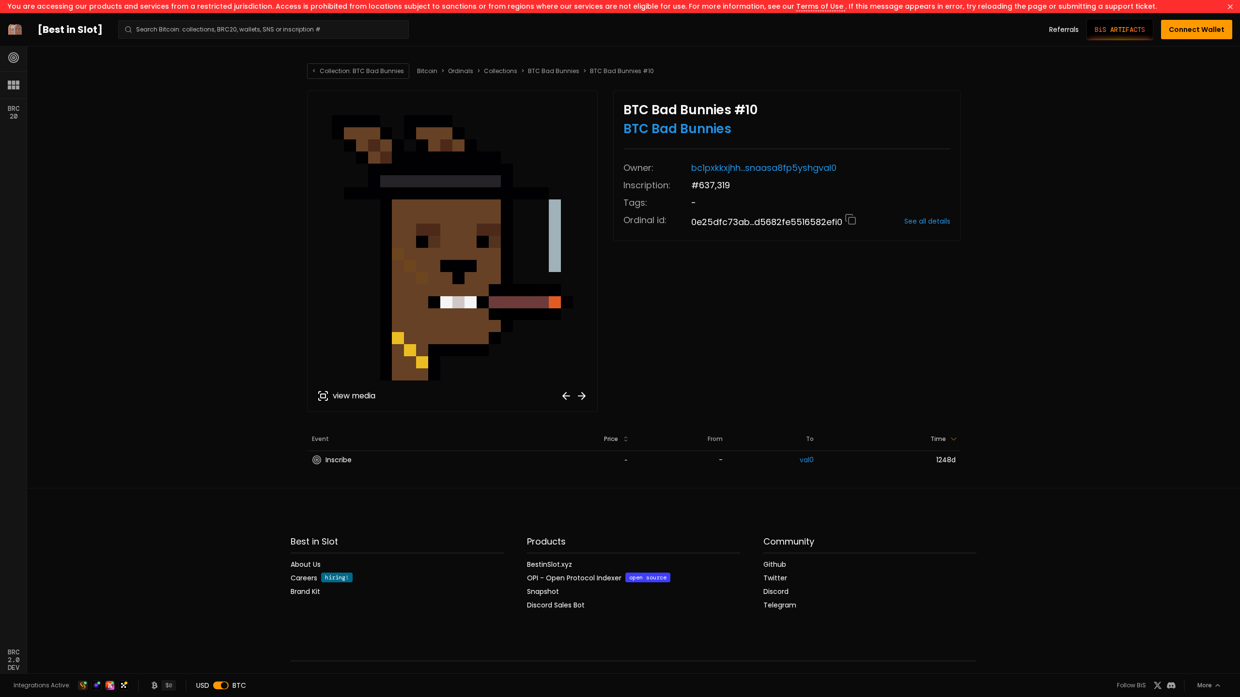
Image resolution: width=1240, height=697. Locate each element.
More (1204, 685)
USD (202, 685)
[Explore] (13, 57)
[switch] (221, 685)
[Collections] (13, 84)
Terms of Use (820, 6)
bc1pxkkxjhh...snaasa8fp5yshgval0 (764, 168)
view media (354, 395)
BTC (239, 685)
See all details (927, 221)
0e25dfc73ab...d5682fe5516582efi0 (768, 222)
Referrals (1064, 29)
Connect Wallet (1196, 29)
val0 (807, 460)
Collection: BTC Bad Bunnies (358, 71)
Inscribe (339, 460)
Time (938, 439)
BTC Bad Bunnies (553, 71)
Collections (500, 71)
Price (611, 439)
